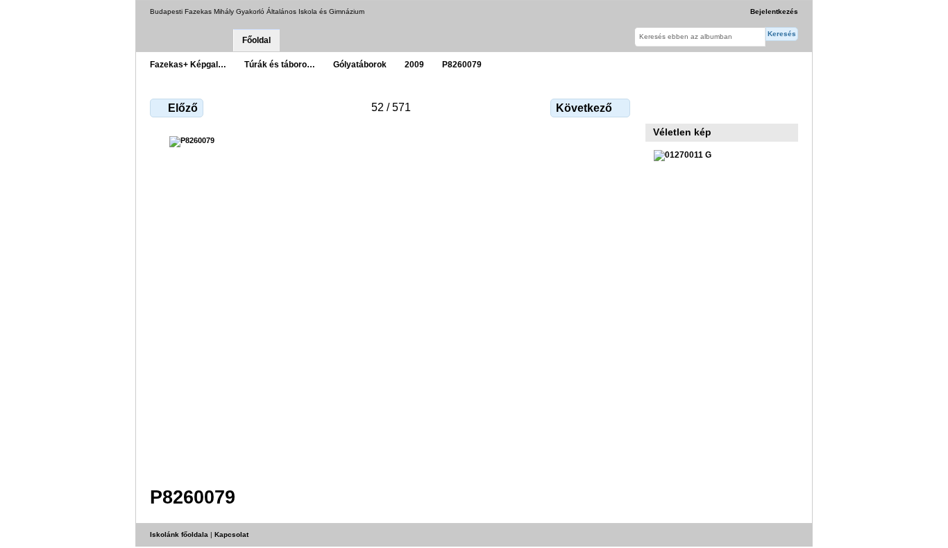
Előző (183, 108)
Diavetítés (691, 106)
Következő (584, 108)
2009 (414, 64)
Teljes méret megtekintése (661, 106)
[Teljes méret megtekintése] (391, 303)
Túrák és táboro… (279, 64)
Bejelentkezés (774, 11)
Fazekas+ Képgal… (188, 64)
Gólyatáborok (360, 64)
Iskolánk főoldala (179, 534)
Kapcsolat (231, 534)
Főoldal (256, 40)
